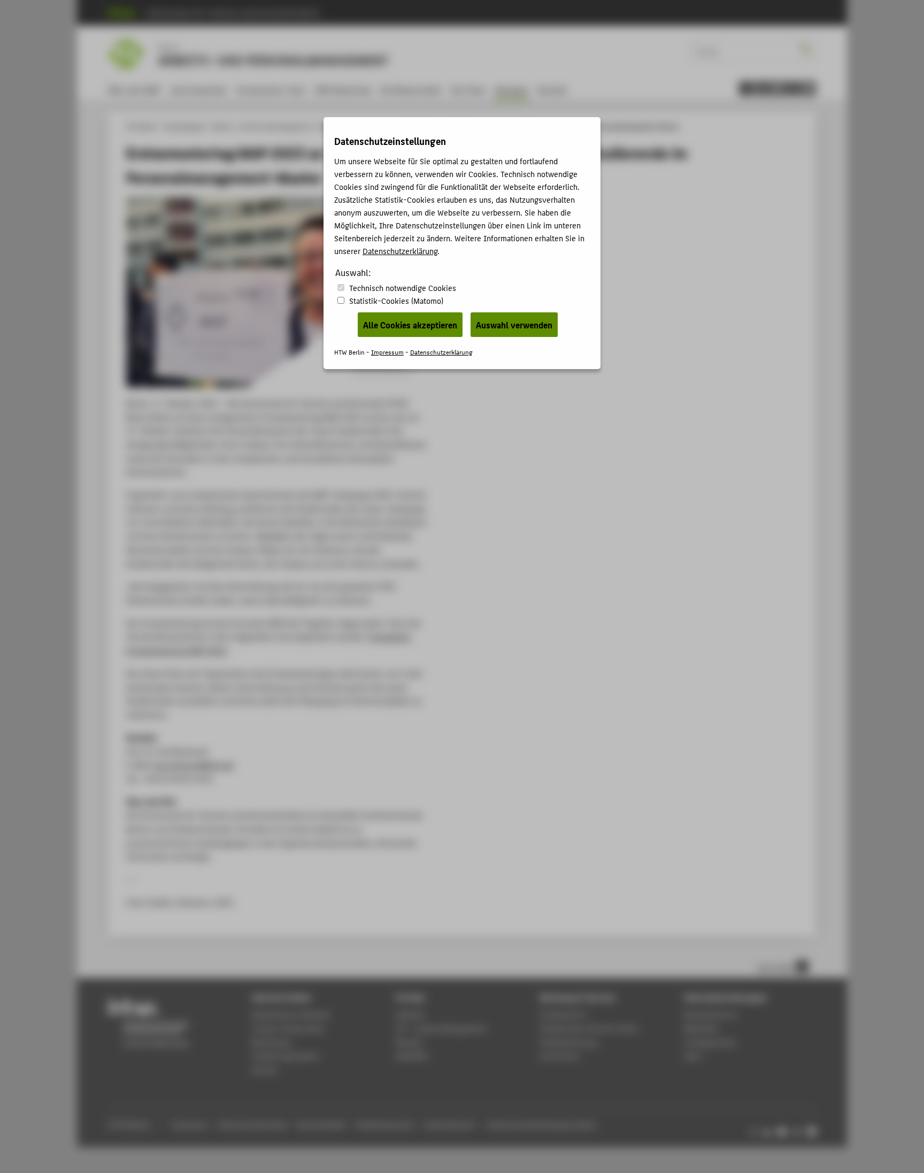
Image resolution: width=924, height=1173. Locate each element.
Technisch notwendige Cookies (402, 287)
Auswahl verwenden (514, 325)
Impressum (387, 352)
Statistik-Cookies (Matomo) (396, 300)
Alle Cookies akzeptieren (410, 325)
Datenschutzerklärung (400, 250)
